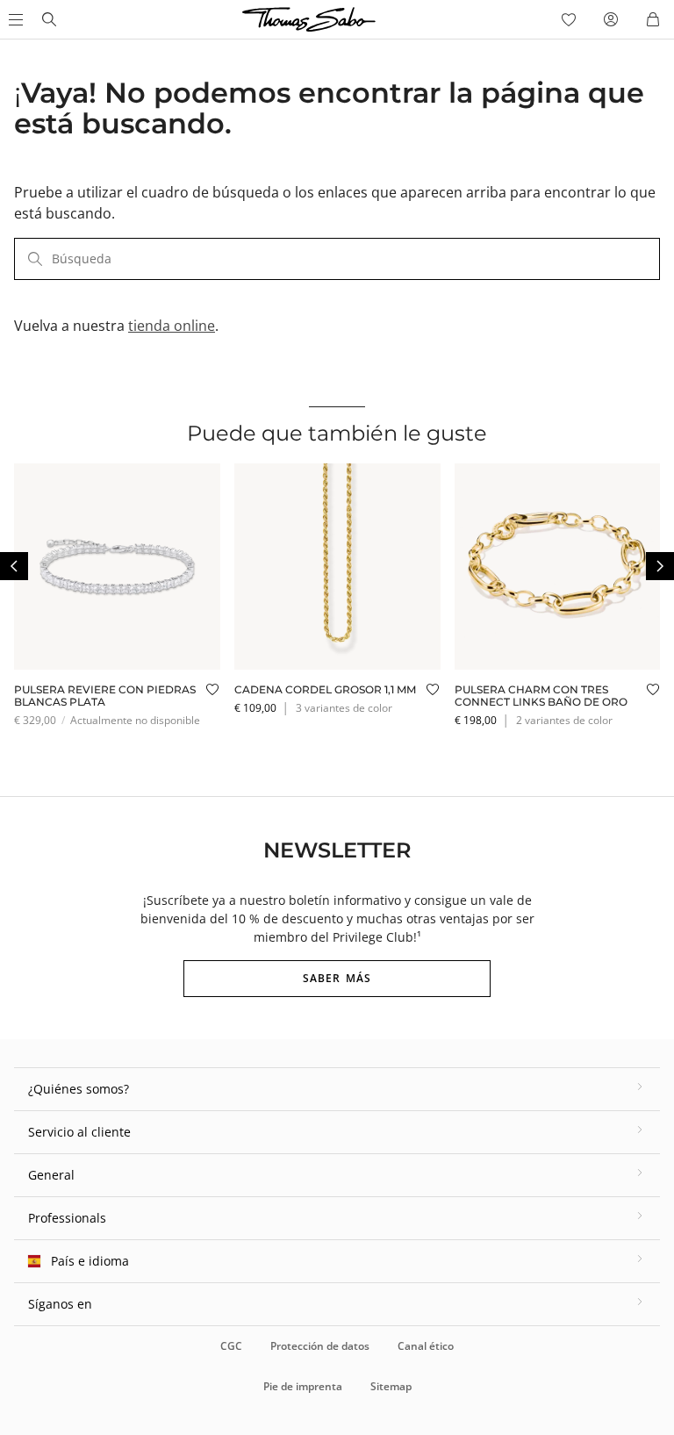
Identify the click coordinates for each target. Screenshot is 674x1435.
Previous (14, 566)
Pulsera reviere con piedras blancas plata (105, 695)
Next (660, 566)
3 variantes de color (344, 707)
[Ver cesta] (653, 19)
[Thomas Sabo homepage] (49, 19)
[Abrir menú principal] (14, 19)
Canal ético (426, 1345)
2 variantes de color (564, 720)
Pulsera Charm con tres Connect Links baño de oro (541, 695)
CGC (231, 1345)
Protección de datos (319, 1345)
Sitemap (391, 1386)
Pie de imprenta (302, 1386)
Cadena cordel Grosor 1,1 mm (325, 689)
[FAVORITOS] (569, 19)
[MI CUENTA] (611, 19)
